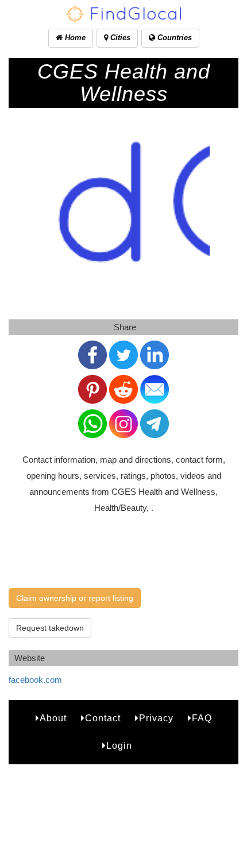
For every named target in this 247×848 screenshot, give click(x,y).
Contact (103, 718)
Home (74, 37)
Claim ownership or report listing (74, 598)
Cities (119, 37)
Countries (173, 37)
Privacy (156, 718)
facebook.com (35, 680)
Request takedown (50, 627)
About (53, 718)
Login (119, 746)
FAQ (202, 718)
